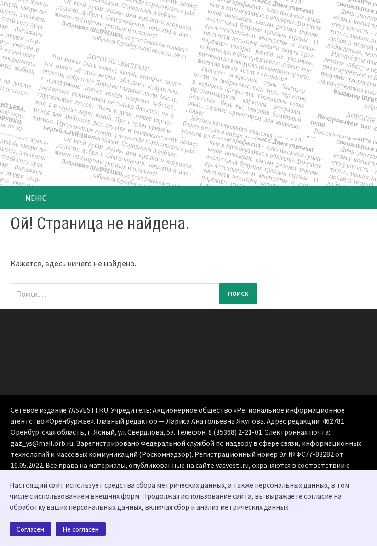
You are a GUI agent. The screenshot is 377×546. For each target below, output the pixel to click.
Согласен (30, 529)
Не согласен (81, 529)
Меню (36, 197)
